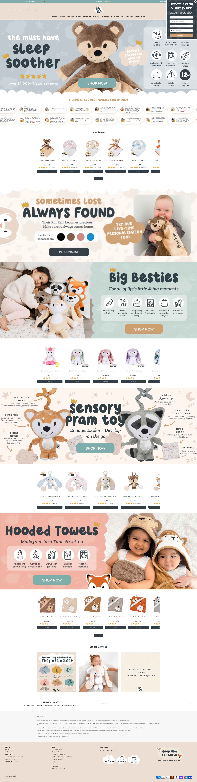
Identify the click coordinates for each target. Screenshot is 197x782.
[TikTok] (115, 750)
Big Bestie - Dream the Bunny (77, 371)
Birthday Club (28, 10)
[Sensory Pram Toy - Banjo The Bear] (133, 481)
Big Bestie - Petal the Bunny (133, 371)
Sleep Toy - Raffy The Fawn (115, 160)
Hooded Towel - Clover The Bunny (70, 617)
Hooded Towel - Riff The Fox (138, 617)
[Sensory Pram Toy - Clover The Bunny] (105, 481)
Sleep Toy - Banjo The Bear (47, 160)
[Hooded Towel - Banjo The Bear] (47, 604)
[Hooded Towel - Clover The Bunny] (70, 604)
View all (98, 178)
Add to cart (47, 171)
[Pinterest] (108, 750)
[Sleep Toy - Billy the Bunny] (138, 148)
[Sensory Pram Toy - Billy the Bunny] (49, 481)
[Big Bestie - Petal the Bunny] (133, 356)
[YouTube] (111, 750)
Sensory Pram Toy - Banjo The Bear (133, 496)
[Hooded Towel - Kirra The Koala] (115, 604)
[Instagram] (104, 750)
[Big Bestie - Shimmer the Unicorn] (49, 356)
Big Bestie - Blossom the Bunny (105, 371)
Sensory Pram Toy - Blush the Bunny (77, 496)
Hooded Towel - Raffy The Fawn (93, 617)
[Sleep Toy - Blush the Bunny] (70, 148)
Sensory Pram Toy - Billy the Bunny (50, 496)
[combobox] (181, 26)
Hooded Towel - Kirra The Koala (116, 617)
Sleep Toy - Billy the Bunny (138, 160)
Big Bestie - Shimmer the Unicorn (50, 371)
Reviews (7, 10)
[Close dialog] (195, 1)
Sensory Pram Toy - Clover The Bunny (105, 496)
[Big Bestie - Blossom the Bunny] (105, 356)
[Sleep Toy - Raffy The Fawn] (115, 148)
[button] (39, 155)
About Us (37, 10)
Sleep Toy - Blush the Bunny (70, 160)
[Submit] (190, 704)
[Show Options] (192, 26)
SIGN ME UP (181, 35)
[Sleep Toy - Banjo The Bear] (47, 148)
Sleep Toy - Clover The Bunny (92, 160)
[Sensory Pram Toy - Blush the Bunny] (77, 481)
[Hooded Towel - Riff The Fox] (138, 604)
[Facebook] (100, 750)
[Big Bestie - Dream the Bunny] (77, 356)
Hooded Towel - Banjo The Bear (47, 617)
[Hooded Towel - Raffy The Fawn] (93, 604)
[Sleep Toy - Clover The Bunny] (93, 148)
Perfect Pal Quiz (17, 10)
